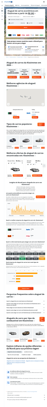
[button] (2, 2)
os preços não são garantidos (32, 391)
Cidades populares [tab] (37, 354)
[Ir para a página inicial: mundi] (8, 2)
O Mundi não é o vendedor (13, 395)
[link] (12, 77)
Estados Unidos (20, 57)
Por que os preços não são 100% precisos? (17, 399)
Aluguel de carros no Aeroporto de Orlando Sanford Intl (16, 363)
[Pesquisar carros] (2, 11)
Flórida (25, 57)
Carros (7, 57)
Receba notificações (29, 50)
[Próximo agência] (43, 104)
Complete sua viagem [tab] (26, 354)
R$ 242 (31, 13)
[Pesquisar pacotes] (2, 13)
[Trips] (2, 19)
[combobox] (14, 16)
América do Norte (13, 57)
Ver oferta (17, 147)
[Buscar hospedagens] (2, 8)
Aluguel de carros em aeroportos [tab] (14, 351)
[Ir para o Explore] (2, 16)
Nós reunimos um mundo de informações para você (19, 397)
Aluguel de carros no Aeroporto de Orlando (16, 360)
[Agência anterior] (8, 104)
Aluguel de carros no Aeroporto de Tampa (35, 360)
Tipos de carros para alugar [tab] (13, 354)
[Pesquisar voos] (2, 5)
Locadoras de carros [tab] (28, 351)
